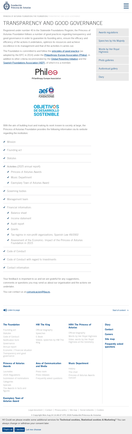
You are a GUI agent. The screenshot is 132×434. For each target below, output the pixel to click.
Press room (41, 371)
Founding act (14, 150)
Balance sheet (19, 212)
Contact (109, 329)
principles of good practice (65, 51)
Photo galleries (114, 60)
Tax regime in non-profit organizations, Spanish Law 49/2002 (45, 234)
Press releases (42, 375)
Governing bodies (16, 191)
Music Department (21, 177)
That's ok (8, 429)
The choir (73, 372)
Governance (9, 343)
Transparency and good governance (14, 354)
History (72, 368)
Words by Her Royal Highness (109, 50)
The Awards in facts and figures (14, 389)
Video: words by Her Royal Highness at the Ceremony (81, 340)
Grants (14, 229)
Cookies (100, 410)
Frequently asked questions (49, 378)
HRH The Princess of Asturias (80, 326)
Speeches (40, 333)
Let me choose (33, 429)
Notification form (11, 340)
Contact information (18, 267)
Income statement (21, 218)
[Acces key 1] (17, 9)
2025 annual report (28, 166)
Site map (110, 338)
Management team (17, 199)
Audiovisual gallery (114, 68)
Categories (8, 381)
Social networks (87, 410)
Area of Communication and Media (48, 365)
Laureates (8, 371)
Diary (101, 76)
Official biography (44, 330)
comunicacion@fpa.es (38, 291)
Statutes (11, 158)
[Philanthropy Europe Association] (46, 80)
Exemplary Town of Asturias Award (30, 182)
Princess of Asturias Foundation (17, 16)
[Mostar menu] (126, 6)
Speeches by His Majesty (112, 40)
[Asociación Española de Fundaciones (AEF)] (46, 98)
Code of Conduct (16, 251)
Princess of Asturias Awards (26, 171)
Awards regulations (108, 32)
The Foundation (40, 16)
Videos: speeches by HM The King (50, 341)
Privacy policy (61, 410)
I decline (19, 429)
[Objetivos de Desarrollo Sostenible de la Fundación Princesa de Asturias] (46, 117)
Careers (109, 334)
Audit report (17, 223)
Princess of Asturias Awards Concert (82, 376)
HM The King (43, 324)
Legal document (35, 410)
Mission (11, 141)
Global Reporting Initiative (64, 59)
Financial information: (19, 207)
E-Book (39, 336)
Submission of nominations (16, 378)
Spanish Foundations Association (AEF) (24, 62)
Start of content (119, 310)
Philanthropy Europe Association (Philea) (65, 55)
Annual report (9, 346)
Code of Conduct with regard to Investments (31, 259)
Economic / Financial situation (17, 350)
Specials (7, 385)
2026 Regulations (11, 375)
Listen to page (13, 310)
